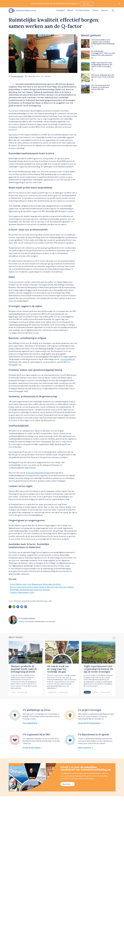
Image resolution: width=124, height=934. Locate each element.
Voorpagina (60, 10)
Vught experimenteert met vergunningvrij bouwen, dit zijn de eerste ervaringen (101, 65)
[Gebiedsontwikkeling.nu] (31, 10)
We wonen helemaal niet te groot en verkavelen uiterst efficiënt (100, 87)
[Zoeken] (112, 10)
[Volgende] (114, 638)
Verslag (12, 84)
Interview (95, 692)
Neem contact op (84, 747)
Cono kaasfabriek (67, 359)
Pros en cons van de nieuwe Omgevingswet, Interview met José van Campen (42, 587)
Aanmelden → (67, 784)
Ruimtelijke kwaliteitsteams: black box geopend (30, 590)
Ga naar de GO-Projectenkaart (89, 723)
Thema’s (95, 10)
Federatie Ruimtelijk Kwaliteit (38, 473)
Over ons (104, 10)
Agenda (70, 10)
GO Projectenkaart (83, 10)
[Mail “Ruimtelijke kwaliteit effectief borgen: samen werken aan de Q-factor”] (25, 606)
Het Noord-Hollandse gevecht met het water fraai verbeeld (102, 76)
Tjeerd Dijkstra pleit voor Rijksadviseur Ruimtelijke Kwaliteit (35, 584)
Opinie (13, 692)
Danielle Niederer (17, 76)
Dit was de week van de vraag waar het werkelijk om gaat (58, 669)
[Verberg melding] (119, 3)
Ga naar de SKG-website (31, 747)
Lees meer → (86, 4)
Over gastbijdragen (30, 723)
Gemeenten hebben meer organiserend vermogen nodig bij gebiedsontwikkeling (102, 42)
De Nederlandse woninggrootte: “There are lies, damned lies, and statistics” (103, 53)
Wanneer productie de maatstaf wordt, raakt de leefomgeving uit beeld (24, 669)
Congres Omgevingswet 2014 (22, 592)
